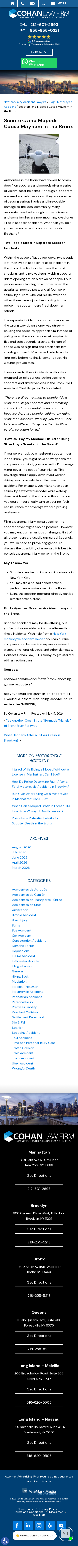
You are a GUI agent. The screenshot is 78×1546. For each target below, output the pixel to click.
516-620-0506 (39, 1402)
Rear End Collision (25, 1012)
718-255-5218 (39, 1242)
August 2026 (21, 847)
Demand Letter (23, 946)
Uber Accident (22, 1063)
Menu (62, 3)
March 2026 (21, 868)
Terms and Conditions (28, 1512)
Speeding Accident (26, 1033)
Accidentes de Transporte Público (37, 900)
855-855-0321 (44, 30)
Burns (16, 925)
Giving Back (20, 976)
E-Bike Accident (23, 956)
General (17, 971)
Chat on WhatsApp (36, 63)
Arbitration (20, 910)
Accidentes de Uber (26, 905)
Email (32, 3)
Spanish (17, 1028)
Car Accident (21, 935)
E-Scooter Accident (27, 961)
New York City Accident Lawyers (25, 102)
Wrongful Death (23, 1068)
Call (22, 3)
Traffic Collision (23, 1048)
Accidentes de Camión (28, 895)
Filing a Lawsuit (23, 966)
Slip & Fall (18, 1022)
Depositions (21, 951)
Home (12, 3)
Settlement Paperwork (28, 1017)
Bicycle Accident (24, 915)
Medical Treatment (26, 987)
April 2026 (19, 862)
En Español (39, 52)
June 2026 (20, 857)
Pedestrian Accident (27, 997)
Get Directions (39, 1175)
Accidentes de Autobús (29, 889)
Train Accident (22, 1053)
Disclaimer (56, 1512)
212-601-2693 (44, 24)
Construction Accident (29, 940)
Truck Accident (23, 1058)
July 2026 (19, 852)
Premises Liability (24, 1007)
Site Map (39, 1514)
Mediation (19, 981)
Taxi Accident (22, 1038)
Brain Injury (20, 920)
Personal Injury (22, 1002)
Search (43, 3)
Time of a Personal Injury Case (34, 1043)
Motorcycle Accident (27, 992)
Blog (52, 102)
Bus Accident (21, 930)
